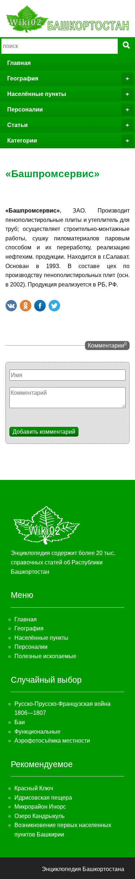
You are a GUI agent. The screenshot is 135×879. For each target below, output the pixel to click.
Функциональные (37, 732)
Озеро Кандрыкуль (39, 816)
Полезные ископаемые (45, 656)
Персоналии (25, 109)
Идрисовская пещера (43, 798)
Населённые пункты (36, 94)
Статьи (17, 125)
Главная (19, 63)
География (22, 78)
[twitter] (54, 305)
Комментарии (107, 345)
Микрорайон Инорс (40, 807)
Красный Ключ (33, 788)
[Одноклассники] (25, 305)
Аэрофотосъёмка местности (52, 741)
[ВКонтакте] (11, 305)
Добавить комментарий (44, 432)
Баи (19, 722)
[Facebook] (40, 305)
